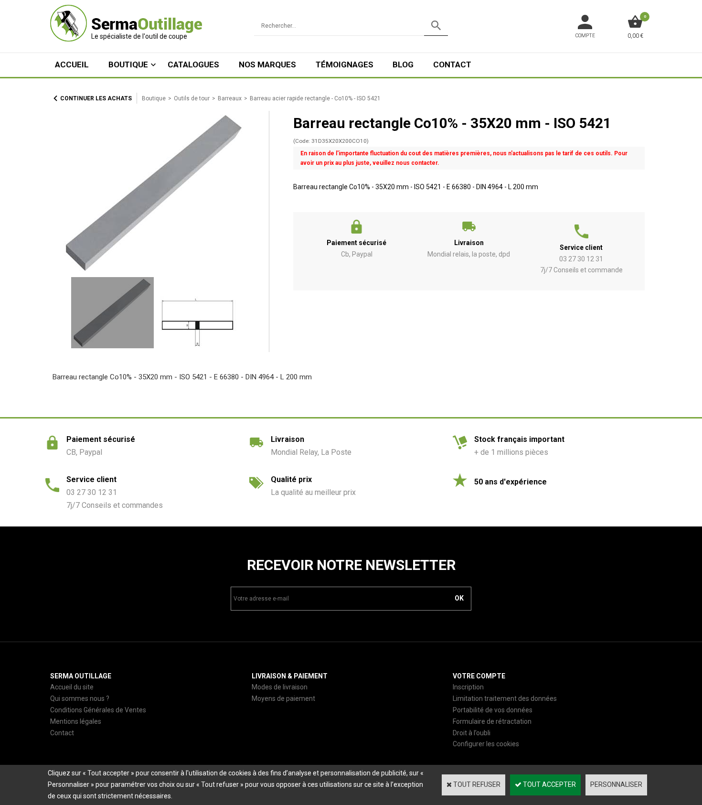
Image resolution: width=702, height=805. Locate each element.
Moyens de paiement (283, 698)
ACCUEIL (72, 64)
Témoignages (344, 64)
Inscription (468, 687)
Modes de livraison (280, 687)
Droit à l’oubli (471, 733)
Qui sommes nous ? (79, 698)
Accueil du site (72, 687)
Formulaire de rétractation (492, 721)
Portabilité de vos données (492, 710)
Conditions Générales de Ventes (98, 710)
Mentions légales (75, 721)
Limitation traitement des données (505, 698)
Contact (452, 64)
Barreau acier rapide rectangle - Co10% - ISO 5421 (315, 98)
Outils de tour (192, 98)
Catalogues (193, 64)
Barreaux (230, 98)
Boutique (128, 64)
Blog (403, 64)
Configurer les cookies (486, 744)
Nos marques (267, 64)
